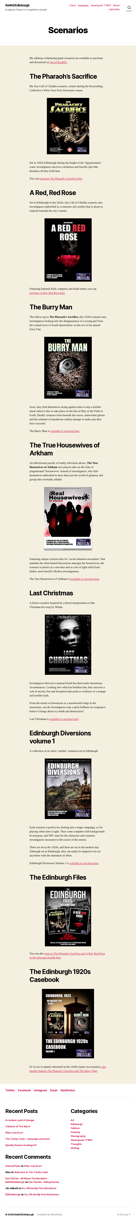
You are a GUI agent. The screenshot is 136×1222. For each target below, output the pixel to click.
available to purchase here (64, 431)
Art (72, 1120)
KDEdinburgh (12, 1194)
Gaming (75, 1132)
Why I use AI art (14, 1132)
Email (53, 1090)
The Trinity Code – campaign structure (27, 1139)
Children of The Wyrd (17, 1126)
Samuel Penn (12, 1166)
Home (72, 5)
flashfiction (67, 1090)
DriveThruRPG (58, 62)
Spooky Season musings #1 (21, 1145)
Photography (78, 1136)
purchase (68, 719)
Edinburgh (77, 1124)
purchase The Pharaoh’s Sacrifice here (60, 178)
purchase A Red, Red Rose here (47, 293)
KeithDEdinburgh (17, 5)
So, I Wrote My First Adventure (39, 1188)
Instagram (40, 1090)
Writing (75, 1148)
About (116, 5)
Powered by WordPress (49, 1214)
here (75, 719)
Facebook (24, 1090)
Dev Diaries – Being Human (44, 1182)
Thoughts (76, 1144)
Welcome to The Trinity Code (31, 1172)
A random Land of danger (20, 1120)
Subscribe (114, 9)
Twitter (10, 1090)
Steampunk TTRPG (101, 5)
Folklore (75, 1128)
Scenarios (83, 5)
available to (56, 719)
